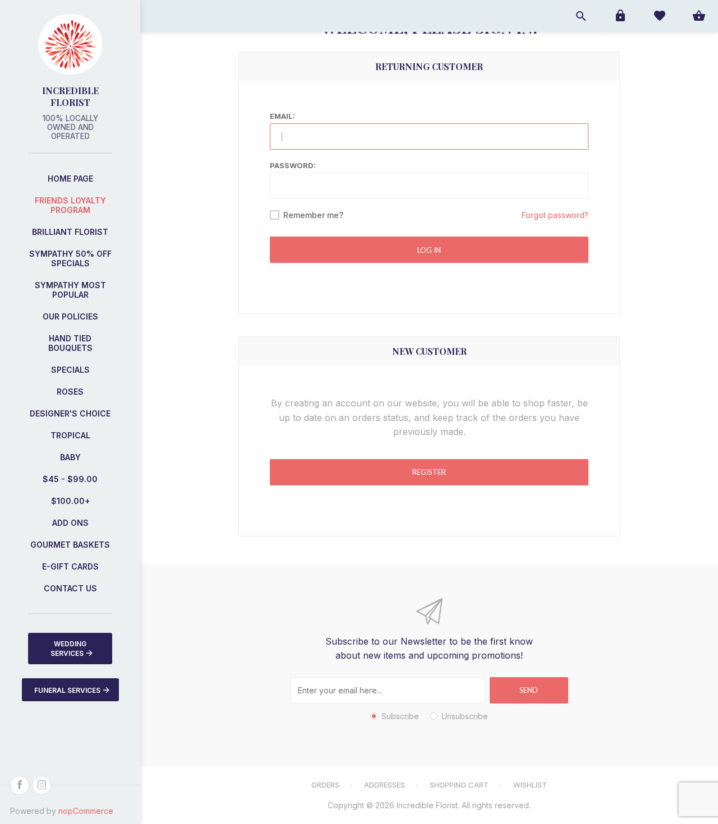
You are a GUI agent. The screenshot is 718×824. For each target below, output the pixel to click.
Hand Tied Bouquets (70, 343)
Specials (70, 369)
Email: (282, 116)
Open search (580, 16)
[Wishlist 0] (659, 16)
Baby (70, 457)
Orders (325, 784)
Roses (70, 391)
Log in (429, 250)
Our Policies (70, 316)
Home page (70, 178)
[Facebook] (19, 785)
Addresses (384, 784)
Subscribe (400, 716)
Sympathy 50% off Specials (70, 258)
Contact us (70, 588)
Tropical (70, 435)
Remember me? (313, 215)
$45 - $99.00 (70, 479)
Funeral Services (67, 690)
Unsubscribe (464, 716)
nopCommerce (85, 811)
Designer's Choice (70, 413)
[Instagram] (41, 785)
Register (429, 471)
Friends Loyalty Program (70, 205)
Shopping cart (459, 784)
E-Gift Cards (70, 566)
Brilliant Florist (70, 232)
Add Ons (70, 522)
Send (528, 690)
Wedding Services (68, 649)
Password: (293, 165)
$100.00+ (70, 501)
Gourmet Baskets (70, 544)
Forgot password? (555, 215)
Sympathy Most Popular (70, 289)
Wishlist (530, 784)
